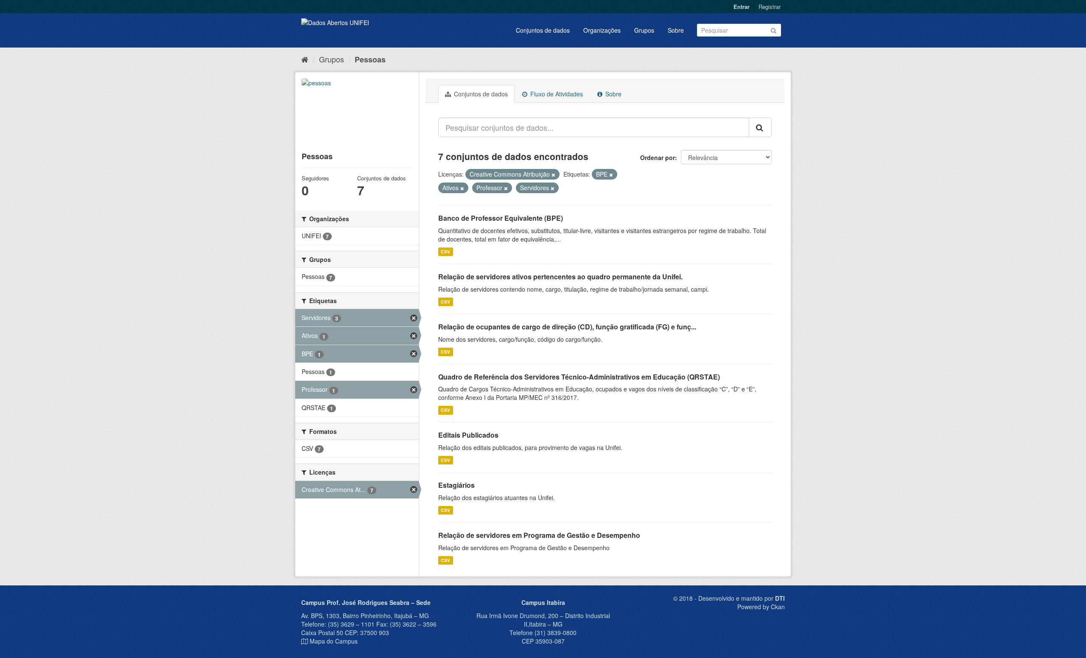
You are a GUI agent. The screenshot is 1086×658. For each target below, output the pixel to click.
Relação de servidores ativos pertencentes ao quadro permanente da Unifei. (560, 276)
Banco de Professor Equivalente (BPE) (500, 218)
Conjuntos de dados (543, 30)
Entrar (741, 7)
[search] (760, 127)
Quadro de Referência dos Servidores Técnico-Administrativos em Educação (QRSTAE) (579, 377)
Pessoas (370, 59)
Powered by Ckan (761, 606)
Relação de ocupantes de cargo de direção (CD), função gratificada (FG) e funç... (567, 327)
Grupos (644, 30)
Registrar (770, 7)
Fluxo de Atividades (556, 94)
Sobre (676, 30)
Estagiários (456, 485)
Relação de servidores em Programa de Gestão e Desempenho (539, 535)
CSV (445, 251)
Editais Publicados (468, 435)
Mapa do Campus (334, 641)
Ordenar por (657, 157)
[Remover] (553, 174)
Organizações (602, 30)
